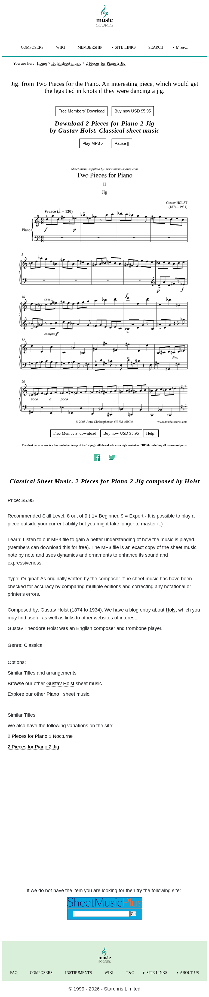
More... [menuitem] (182, 47)
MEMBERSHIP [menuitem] (90, 47)
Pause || (122, 143)
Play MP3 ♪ (92, 143)
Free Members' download (74, 433)
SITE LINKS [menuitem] (125, 47)
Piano (53, 694)
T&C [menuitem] (130, 973)
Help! (151, 433)
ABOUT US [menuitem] (189, 973)
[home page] (104, 16)
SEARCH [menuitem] (155, 47)
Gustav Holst (60, 683)
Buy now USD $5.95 (133, 111)
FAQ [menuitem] (13, 973)
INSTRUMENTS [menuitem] (78, 973)
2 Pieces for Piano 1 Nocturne (40, 736)
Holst (192, 481)
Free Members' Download (81, 111)
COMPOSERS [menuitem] (32, 47)
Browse (16, 683)
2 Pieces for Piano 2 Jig (33, 747)
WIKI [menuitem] (60, 47)
